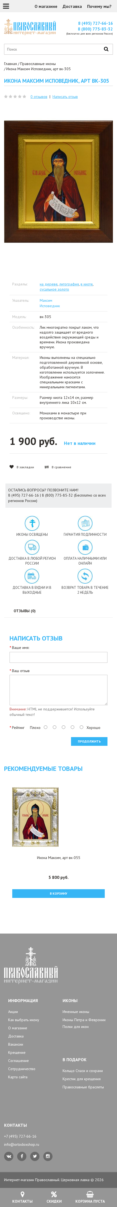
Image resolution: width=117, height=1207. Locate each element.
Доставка (72, 6)
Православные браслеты (83, 1087)
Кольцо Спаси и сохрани (83, 1070)
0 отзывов (38, 96)
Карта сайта (17, 1076)
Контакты (22, 1201)
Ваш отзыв (21, 670)
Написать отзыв (65, 96)
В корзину (58, 893)
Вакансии (15, 1044)
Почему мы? (99, 6)
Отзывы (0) (25, 610)
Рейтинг (18, 727)
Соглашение (18, 1060)
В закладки (25, 467)
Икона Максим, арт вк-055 (58, 857)
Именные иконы (76, 1011)
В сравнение (61, 467)
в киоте (87, 284)
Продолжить (89, 741)
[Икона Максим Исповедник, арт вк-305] (58, 181)
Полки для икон (76, 1026)
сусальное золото (54, 289)
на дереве (49, 284)
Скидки (54, 1201)
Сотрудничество (21, 1068)
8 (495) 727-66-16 (95, 23)
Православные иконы (38, 63)
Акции (13, 1011)
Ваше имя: (20, 647)
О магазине (46, 6)
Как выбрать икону (23, 1019)
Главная (10, 63)
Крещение (17, 1052)
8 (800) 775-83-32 (95, 29)
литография (69, 284)
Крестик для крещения (82, 1078)
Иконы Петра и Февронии (84, 1019)
